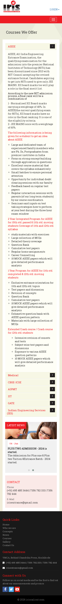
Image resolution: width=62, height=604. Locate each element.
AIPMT (12, 389)
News (6, 534)
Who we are (9, 528)
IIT (10, 396)
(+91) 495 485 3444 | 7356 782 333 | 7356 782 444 (31, 562)
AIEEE (12, 46)
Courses (7, 538)
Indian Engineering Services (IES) (26, 411)
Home (6, 524)
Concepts (8, 531)
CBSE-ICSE (14, 382)
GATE (11, 403)
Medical (13, 375)
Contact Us (8, 545)
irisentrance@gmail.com (19, 567)
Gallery (7, 541)
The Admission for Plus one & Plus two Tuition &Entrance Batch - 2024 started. (29, 455)
